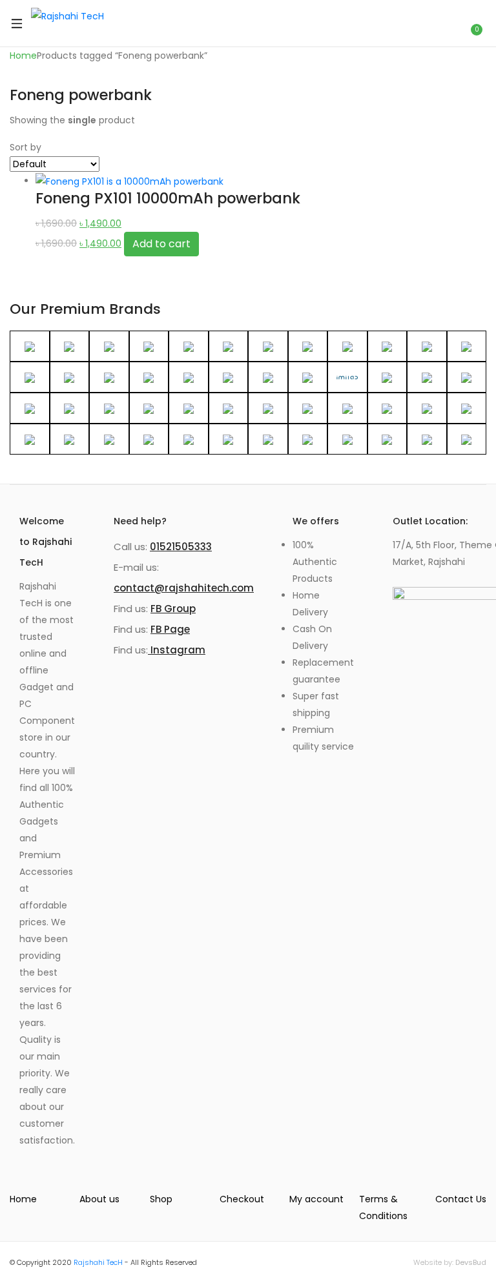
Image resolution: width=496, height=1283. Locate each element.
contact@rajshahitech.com (184, 588)
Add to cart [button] (161, 243)
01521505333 (181, 546)
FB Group (173, 608)
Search (442, 23)
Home (23, 55)
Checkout (242, 1199)
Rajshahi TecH (98, 1262)
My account (316, 1199)
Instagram (176, 650)
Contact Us (460, 1199)
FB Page (170, 629)
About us (99, 1199)
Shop (161, 1199)
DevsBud (470, 1262)
